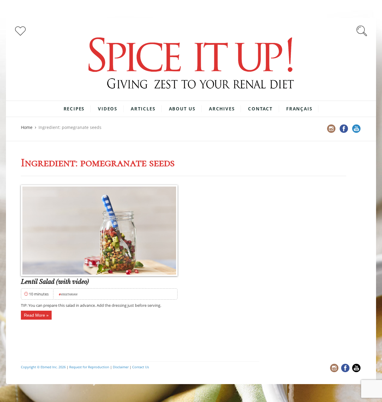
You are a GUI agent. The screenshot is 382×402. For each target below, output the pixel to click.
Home (27, 127)
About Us (182, 109)
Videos (107, 109)
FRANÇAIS (299, 109)
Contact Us (140, 367)
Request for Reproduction (89, 367)
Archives (222, 109)
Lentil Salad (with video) (55, 281)
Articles (143, 109)
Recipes (74, 109)
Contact (260, 109)
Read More (34, 315)
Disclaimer (121, 367)
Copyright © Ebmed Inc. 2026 (43, 367)
